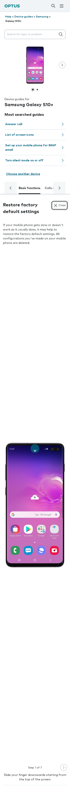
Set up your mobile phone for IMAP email (30, 147)
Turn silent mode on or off (24, 160)
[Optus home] (12, 6)
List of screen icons (19, 134)
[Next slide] (62, 65)
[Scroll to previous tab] (10, 188)
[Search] (53, 5)
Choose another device (23, 174)
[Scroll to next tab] (59, 188)
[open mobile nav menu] (62, 5)
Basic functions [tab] (29, 188)
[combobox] (31, 34)
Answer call (13, 124)
